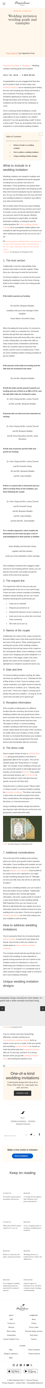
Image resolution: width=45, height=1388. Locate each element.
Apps (11, 1357)
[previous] (2, 1008)
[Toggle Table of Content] (22, 136)
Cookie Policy (20, 1383)
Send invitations (21, 1156)
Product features (34, 1353)
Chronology (6, 1027)
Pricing (33, 1323)
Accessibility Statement (35, 1383)
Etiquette (27, 11)
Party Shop (34, 1335)
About (34, 1319)
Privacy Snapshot (8, 1383)
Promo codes (33, 1327)
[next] (42, 1008)
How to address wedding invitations (26, 152)
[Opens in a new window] (13, 1365)
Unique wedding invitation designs (26, 156)
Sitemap (11, 1327)
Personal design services (33, 1331)
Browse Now (23, 1093)
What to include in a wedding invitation (24, 146)
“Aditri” (5, 844)
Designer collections (11, 1353)
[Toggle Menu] (4, 4)
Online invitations (34, 1350)
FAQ (11, 1319)
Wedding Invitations (18, 1121)
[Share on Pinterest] (20, 1365)
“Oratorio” (6, 252)
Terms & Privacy (32, 1380)
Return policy (11, 1331)
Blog (10, 1350)
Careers (34, 1339)
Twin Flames (11, 53)
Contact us (11, 1323)
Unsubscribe (11, 1335)
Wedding (17, 11)
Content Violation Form (11, 1339)
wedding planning (23, 1124)
